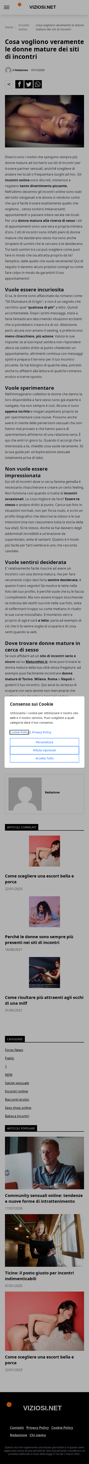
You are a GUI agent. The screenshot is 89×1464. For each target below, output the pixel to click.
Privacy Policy (41, 732)
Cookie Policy (19, 732)
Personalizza (44, 742)
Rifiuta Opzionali (44, 750)
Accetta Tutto (45, 758)
